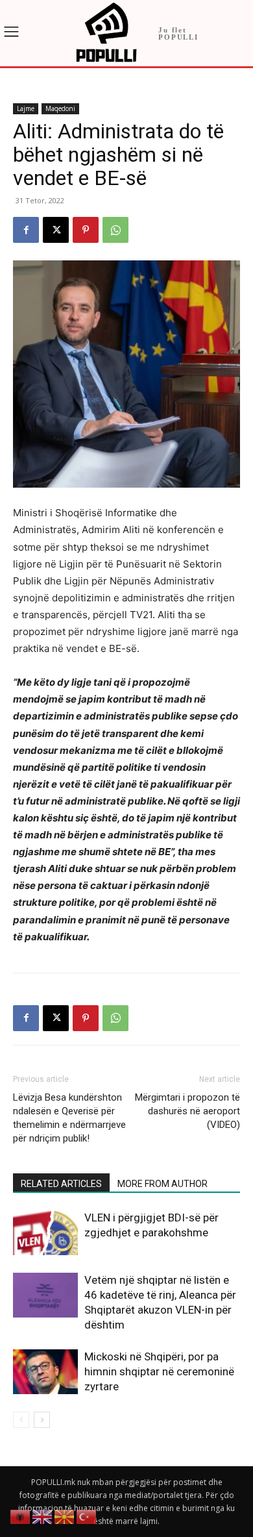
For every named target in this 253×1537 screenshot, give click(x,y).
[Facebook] (26, 230)
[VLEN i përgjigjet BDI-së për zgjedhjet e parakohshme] (45, 1232)
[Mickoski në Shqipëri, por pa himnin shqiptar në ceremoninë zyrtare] (45, 1371)
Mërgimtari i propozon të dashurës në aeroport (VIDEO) (187, 1111)
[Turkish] (87, 1515)
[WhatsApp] (115, 230)
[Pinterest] (86, 230)
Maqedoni (60, 108)
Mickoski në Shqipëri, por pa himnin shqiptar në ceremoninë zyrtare (159, 1371)
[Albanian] (21, 1515)
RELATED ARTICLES (61, 1184)
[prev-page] (21, 1420)
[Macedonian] (65, 1515)
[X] (56, 230)
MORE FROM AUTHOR (162, 1184)
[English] (43, 1515)
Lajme (25, 108)
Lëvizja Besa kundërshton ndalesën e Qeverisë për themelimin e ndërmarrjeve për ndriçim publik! (69, 1118)
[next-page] (42, 1420)
